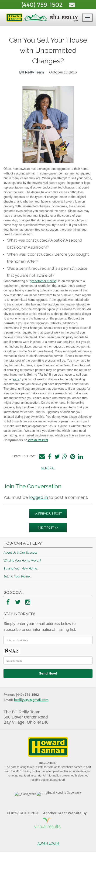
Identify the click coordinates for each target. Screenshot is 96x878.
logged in (38, 497)
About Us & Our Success (20, 552)
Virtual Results (37, 440)
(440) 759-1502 (42, 4)
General (48, 468)
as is (16, 379)
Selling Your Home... (17, 576)
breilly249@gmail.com (31, 700)
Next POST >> (48, 527)
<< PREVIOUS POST (48, 513)
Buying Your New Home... (21, 568)
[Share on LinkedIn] (80, 456)
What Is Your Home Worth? (22, 560)
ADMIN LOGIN (48, 843)
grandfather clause (43, 281)
